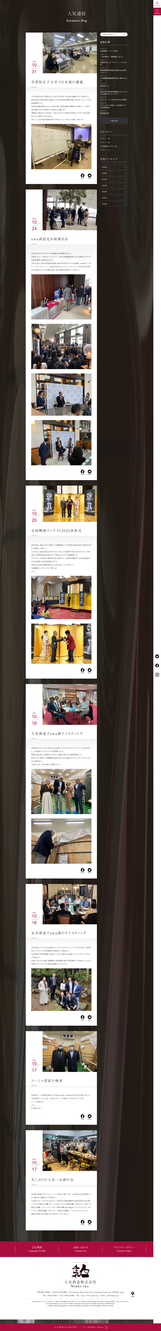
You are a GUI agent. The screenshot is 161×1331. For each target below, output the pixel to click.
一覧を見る (114, 121)
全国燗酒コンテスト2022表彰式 (56, 530)
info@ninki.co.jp (113, 1295)
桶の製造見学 (104, 113)
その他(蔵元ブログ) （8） (109, 146)
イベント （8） (105, 142)
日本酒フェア (104, 86)
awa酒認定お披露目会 (49, 239)
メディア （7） (105, 150)
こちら (33, 571)
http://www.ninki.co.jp (90, 1295)
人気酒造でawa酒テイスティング (57, 733)
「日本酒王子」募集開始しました (111, 57)
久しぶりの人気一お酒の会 (52, 1179)
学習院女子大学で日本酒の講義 (57, 82)
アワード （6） (105, 138)
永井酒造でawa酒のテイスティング (59, 933)
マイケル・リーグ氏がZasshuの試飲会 (113, 99)
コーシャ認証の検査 (47, 1080)
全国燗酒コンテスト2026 (109, 51)
